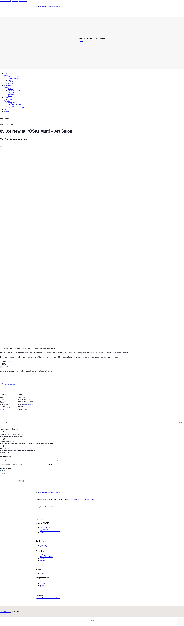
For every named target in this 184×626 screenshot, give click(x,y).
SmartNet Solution (5, 612)
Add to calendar (10, 384)
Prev (7, 422)
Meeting (2, 409)
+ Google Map (28, 404)
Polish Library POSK (46, 557)
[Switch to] (7, 111)
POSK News (44, 529)
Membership (43, 583)
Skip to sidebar (13, 1)
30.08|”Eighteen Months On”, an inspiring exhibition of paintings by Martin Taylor (27, 443)
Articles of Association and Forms (50, 531)
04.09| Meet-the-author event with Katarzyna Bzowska (17, 450)
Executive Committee (46, 582)
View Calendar (4, 452)
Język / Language (5, 468)
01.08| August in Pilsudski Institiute (11, 436)
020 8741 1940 (75, 499)
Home (81, 41)
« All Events (4, 118)
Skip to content (4, 1)
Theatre (42, 558)
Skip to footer (23, 1)
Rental (42, 585)
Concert (42, 573)
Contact (42, 532)
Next (180, 422)
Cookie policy (44, 545)
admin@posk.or (90, 499)
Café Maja (43, 555)
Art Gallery (43, 560)
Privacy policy (44, 547)
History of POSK (45, 527)
